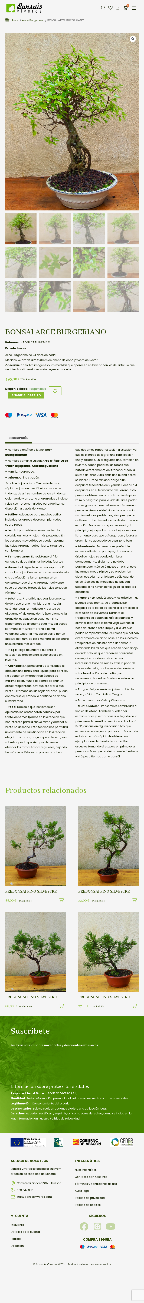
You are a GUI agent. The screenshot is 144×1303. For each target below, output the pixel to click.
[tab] (18, 438)
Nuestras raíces (86, 1170)
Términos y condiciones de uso (96, 1184)
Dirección (17, 1246)
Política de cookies (88, 1205)
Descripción (18, 438)
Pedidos (16, 1239)
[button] (103, 8)
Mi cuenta (17, 1225)
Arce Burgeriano (33, 20)
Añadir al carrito (26, 395)
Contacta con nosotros (91, 1177)
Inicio (15, 20)
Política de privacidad (90, 1198)
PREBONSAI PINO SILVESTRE (31, 891)
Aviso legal (82, 1191)
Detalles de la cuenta (25, 1232)
